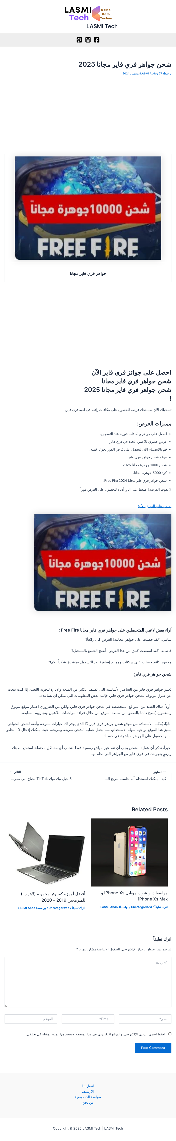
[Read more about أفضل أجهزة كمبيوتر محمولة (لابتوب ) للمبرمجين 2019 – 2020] (46, 853)
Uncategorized (141, 907)
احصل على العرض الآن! (154, 506)
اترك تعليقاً (161, 907)
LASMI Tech (102, 26)
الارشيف (88, 1091)
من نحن (88, 1102)
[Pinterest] (79, 40)
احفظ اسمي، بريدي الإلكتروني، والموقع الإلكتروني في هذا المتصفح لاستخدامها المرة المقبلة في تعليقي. (95, 1034)
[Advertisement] (88, 114)
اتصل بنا (88, 1086)
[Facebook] (97, 40)
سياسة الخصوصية (88, 1097)
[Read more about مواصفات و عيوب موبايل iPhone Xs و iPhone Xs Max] (129, 852)
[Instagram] (88, 40)
